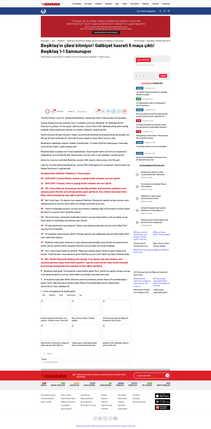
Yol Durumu (147, 384)
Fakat (61, 295)
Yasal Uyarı (131, 426)
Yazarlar (155, 4)
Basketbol (61, 41)
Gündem (98, 4)
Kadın (124, 4)
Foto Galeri (134, 4)
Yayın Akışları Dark (68, 398)
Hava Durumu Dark (48, 395)
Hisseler (120, 384)
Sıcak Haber (122, 409)
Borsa (43, 384)
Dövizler (104, 398)
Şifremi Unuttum (139, 402)
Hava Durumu (89, 384)
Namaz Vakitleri (58, 384)
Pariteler (132, 384)
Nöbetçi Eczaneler (68, 402)
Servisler (88, 4)
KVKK (112, 426)
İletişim (87, 426)
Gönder (44, 359)
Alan (43, 295)
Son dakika (146, 11)
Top (80, 295)
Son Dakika (76, 4)
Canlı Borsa (85, 395)
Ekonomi (108, 4)
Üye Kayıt (136, 398)
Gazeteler (166, 4)
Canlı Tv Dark (66, 395)
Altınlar (104, 395)
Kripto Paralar (163, 384)
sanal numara (66, 409)
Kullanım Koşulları (121, 426)
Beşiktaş (52, 295)
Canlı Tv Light (46, 402)
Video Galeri (122, 398)
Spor (117, 4)
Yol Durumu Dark (47, 398)
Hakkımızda (80, 426)
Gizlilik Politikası (96, 426)
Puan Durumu (105, 384)
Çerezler (106, 426)
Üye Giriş (136, 395)
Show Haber (45, 41)
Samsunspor (71, 295)
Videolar (145, 4)
